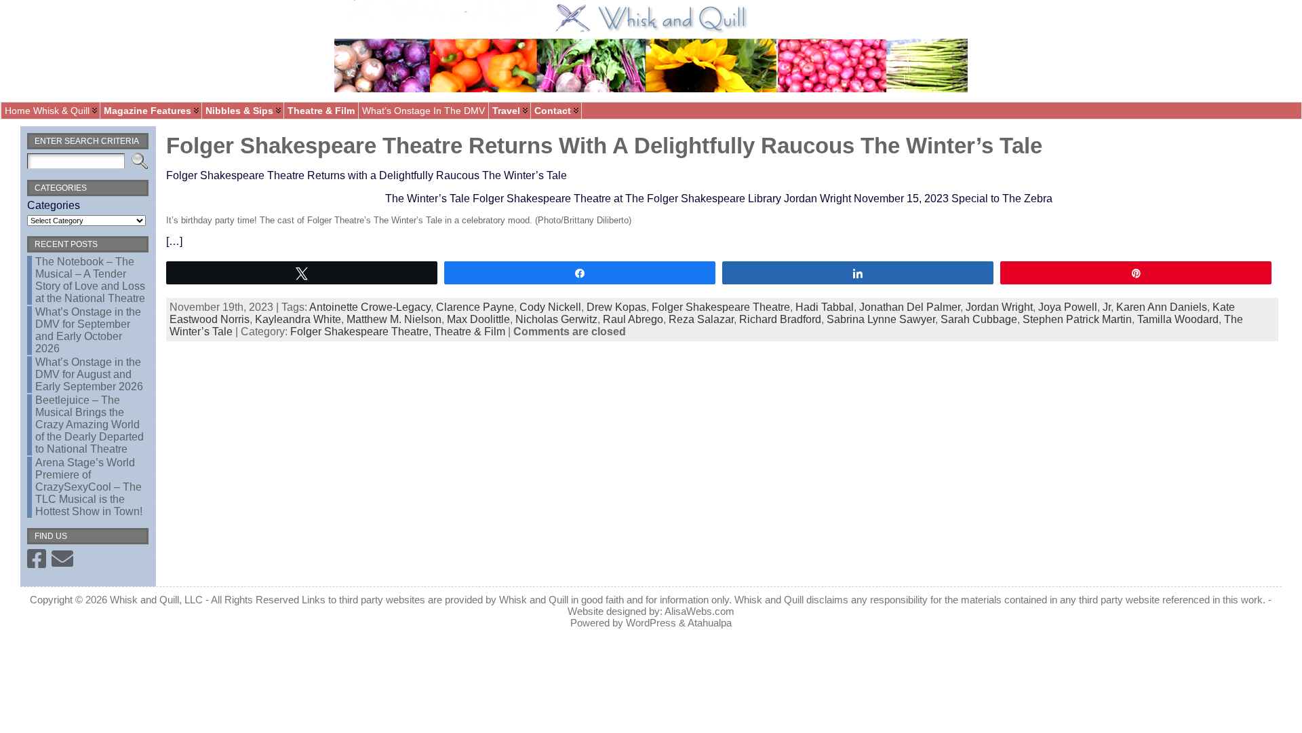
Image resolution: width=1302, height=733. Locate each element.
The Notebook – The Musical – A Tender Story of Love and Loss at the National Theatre (90, 280)
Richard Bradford (780, 319)
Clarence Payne (475, 307)
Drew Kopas (616, 307)
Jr (1107, 307)
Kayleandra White (298, 319)
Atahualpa (710, 622)
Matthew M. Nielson (394, 319)
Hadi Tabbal (824, 307)
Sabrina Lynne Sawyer (881, 319)
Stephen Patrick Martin (1077, 319)
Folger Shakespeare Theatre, (362, 331)
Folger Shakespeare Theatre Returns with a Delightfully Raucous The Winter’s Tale (604, 145)
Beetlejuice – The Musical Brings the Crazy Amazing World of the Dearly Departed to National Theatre (89, 424)
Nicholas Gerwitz (556, 319)
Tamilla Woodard (1178, 319)
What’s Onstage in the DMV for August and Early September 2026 (89, 374)
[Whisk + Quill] (651, 51)
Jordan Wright (999, 307)
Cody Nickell (550, 307)
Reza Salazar (701, 319)
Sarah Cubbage (979, 319)
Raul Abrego (633, 319)
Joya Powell (1067, 307)
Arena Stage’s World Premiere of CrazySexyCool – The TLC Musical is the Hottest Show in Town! (88, 487)
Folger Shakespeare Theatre (721, 307)
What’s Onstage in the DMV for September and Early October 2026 (88, 330)
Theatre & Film (469, 331)
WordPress (651, 622)
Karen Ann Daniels (1161, 307)
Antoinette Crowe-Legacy (370, 307)
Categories (53, 205)
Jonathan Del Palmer (909, 307)
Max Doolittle (478, 319)
